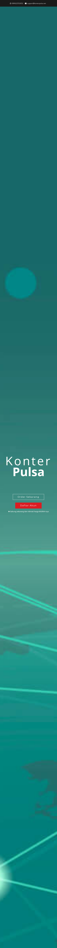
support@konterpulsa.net (36, 3)
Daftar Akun (28, 505)
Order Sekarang (28, 497)
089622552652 (17, 3)
